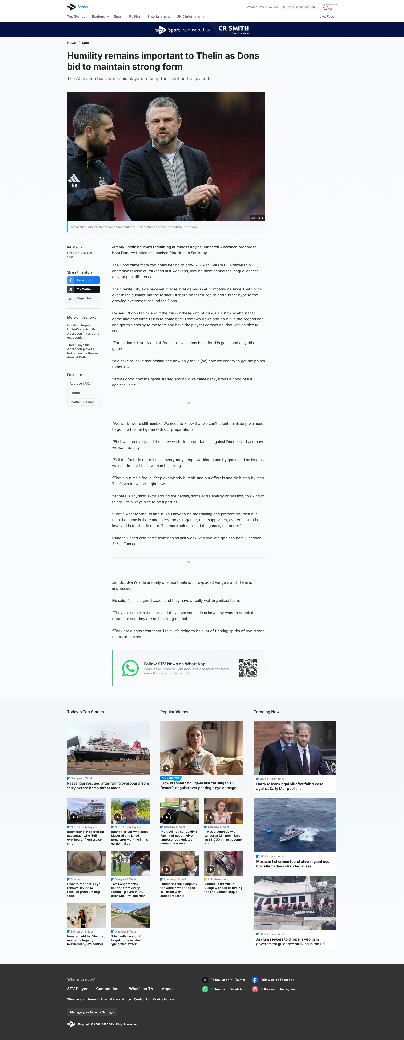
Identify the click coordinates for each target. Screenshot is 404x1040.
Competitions (108, 988)
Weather (252, 7)
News (71, 43)
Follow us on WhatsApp (228, 989)
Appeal (168, 988)
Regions (98, 16)
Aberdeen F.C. (80, 383)
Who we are (75, 999)
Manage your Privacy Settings (92, 1012)
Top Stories (76, 16)
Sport (118, 16)
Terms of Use (97, 999)
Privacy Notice (120, 999)
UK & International (191, 16)
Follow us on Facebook (277, 979)
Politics (135, 16)
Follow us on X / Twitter (228, 979)
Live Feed (326, 16)
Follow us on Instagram (278, 989)
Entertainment (159, 16)
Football (75, 393)
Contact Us (142, 999)
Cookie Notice (163, 999)
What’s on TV (141, 988)
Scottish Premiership (85, 402)
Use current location (301, 7)
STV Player (77, 988)
